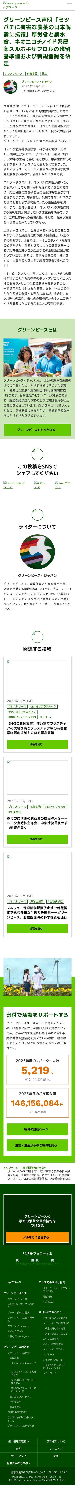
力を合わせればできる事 (55, 1318)
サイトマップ (18, 1456)
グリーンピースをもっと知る (36, 429)
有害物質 (32, 73)
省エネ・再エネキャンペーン (23, 1364)
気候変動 (35, 806)
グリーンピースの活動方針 (21, 1426)
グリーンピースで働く (54, 1349)
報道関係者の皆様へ (35, 1168)
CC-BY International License (25, 1480)
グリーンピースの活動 (19, 1353)
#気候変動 (14, 812)
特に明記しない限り (22, 1477)
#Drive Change (55, 806)
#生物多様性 (55, 901)
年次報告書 (48, 1302)
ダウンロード (50, 1373)
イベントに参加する (53, 1344)
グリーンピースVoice (18, 1326)
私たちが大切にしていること (21, 1305)
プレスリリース (14, 73)
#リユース (46, 717)
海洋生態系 (36, 901)
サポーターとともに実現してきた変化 (56, 1289)
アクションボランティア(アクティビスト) (55, 1366)
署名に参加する (51, 1339)
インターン (48, 1355)
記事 (56, 1456)
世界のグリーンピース (19, 1336)
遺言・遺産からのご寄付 (57, 1334)
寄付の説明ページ (36, 1129)
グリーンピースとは (17, 1299)
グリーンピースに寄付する (56, 1323)
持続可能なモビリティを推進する (23, 1381)
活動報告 (47, 1297)
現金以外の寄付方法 (55, 1328)
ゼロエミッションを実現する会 (23, 1373)
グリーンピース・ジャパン (37, 81)
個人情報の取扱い (18, 1441)
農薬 (44, 73)
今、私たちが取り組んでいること (21, 1419)
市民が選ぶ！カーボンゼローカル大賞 (23, 1389)
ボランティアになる (53, 1360)
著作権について (56, 1441)
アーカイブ (56, 1448)
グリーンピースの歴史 (19, 1313)
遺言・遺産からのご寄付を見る (36, 1145)
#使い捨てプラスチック (22, 712)
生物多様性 (15, 1402)
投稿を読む (36, 744)
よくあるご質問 (15, 1331)
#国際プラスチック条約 (22, 717)
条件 (18, 1448)
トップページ (11, 1168)
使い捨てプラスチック (43, 706)
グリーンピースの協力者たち (21, 1319)
